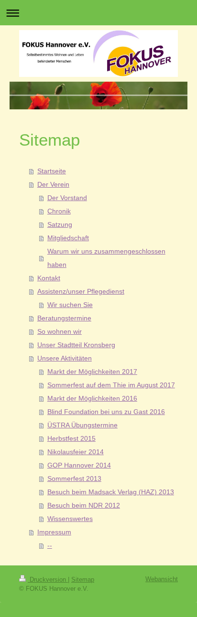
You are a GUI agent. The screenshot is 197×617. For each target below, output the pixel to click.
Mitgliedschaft (68, 238)
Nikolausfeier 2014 (75, 452)
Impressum (54, 532)
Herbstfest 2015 (71, 438)
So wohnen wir (59, 331)
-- (49, 545)
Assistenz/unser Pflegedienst (80, 291)
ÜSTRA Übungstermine (82, 425)
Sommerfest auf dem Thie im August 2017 (111, 385)
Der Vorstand (67, 198)
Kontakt (48, 278)
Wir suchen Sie (70, 304)
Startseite (51, 171)
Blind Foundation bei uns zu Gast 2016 (106, 411)
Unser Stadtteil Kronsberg (76, 345)
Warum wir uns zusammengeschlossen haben (106, 257)
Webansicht (161, 579)
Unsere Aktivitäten (64, 358)
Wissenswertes (70, 518)
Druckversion (48, 579)
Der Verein (53, 184)
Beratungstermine (64, 318)
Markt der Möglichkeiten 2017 (92, 371)
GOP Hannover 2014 (79, 465)
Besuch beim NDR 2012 (83, 505)
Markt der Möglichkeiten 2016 (92, 398)
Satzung (59, 224)
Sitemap (82, 579)
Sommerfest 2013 (74, 478)
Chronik (59, 211)
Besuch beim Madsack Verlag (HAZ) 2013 (110, 492)
